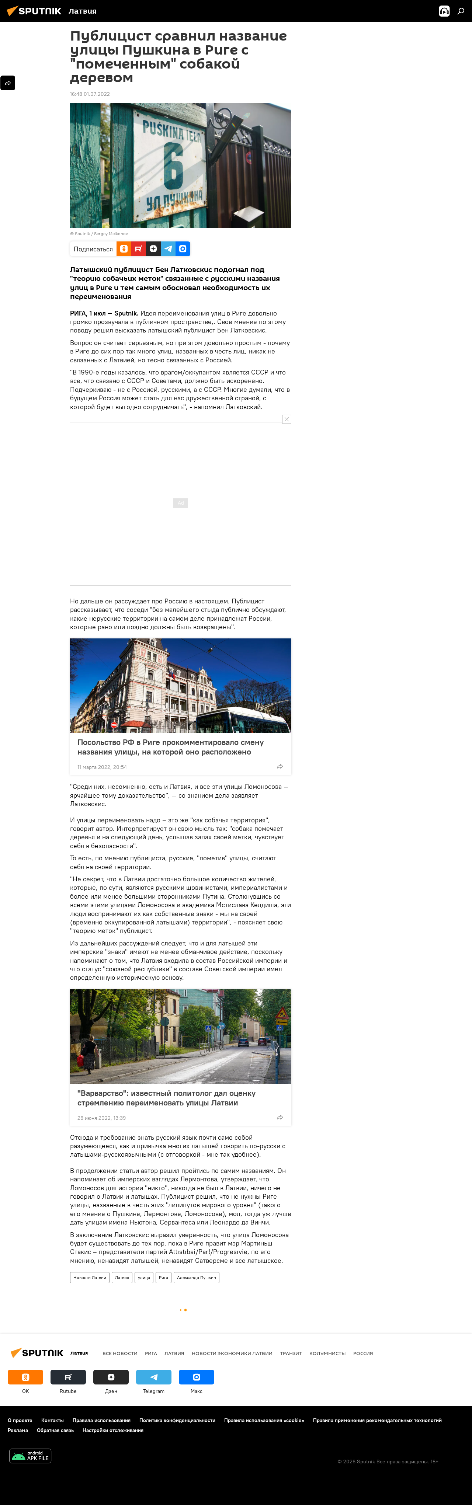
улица (144, 1277)
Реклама (18, 1430)
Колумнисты (327, 1353)
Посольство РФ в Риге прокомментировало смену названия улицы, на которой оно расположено (170, 746)
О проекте (20, 1420)
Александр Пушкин (196, 1277)
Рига (163, 1277)
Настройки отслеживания (113, 1430)
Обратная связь (55, 1430)
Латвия (122, 1277)
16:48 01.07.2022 (90, 94)
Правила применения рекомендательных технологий (377, 1420)
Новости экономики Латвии (232, 1353)
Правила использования (102, 1420)
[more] (280, 766)
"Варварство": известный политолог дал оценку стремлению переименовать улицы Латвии (166, 1097)
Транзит (291, 1353)
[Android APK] (30, 1457)
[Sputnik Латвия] (36, 17)
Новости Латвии (89, 1277)
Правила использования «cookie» (264, 1420)
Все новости (120, 1353)
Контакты (52, 1420)
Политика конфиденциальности (177, 1420)
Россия (363, 1353)
